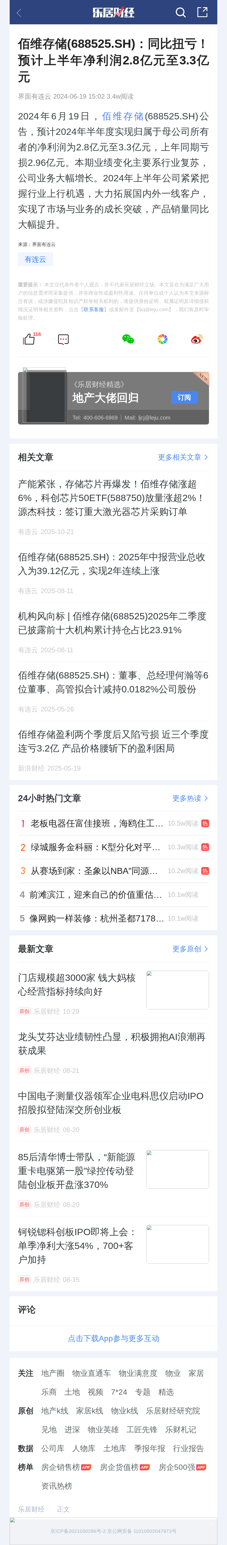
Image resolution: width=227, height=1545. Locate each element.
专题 (143, 1392)
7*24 (119, 1392)
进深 (72, 1429)
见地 (49, 1429)
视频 (95, 1392)
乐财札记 (180, 1429)
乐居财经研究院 (173, 1411)
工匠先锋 (142, 1429)
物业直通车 (91, 1373)
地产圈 (53, 1373)
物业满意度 (138, 1373)
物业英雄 (103, 1429)
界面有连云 (34, 96)
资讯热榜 (56, 1486)
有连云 (35, 259)
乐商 (49, 1392)
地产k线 (54, 1411)
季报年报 (149, 1448)
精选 (166, 1392)
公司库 (53, 1448)
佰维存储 (123, 116)
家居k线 (89, 1411)
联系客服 (94, 309)
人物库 (84, 1448)
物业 (173, 1373)
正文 (63, 1509)
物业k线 (124, 1411)
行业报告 (188, 1448)
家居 (196, 1373)
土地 (72, 1392)
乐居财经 (31, 1509)
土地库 (115, 1448)
